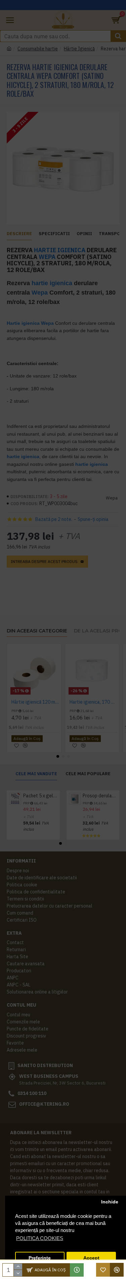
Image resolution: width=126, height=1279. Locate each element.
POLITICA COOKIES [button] (39, 1238)
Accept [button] (91, 1258)
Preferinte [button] (40, 1258)
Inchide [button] (109, 1201)
